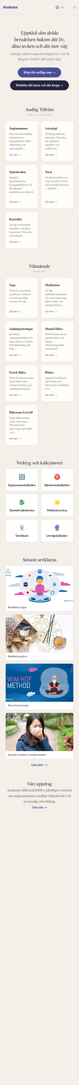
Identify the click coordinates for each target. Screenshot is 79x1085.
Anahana (10, 7)
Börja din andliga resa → (39, 72)
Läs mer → (39, 764)
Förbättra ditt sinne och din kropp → (39, 85)
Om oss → (39, 807)
